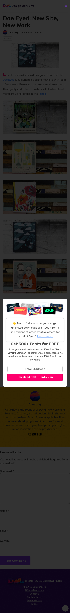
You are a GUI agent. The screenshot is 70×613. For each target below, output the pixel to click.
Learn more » (45, 336)
